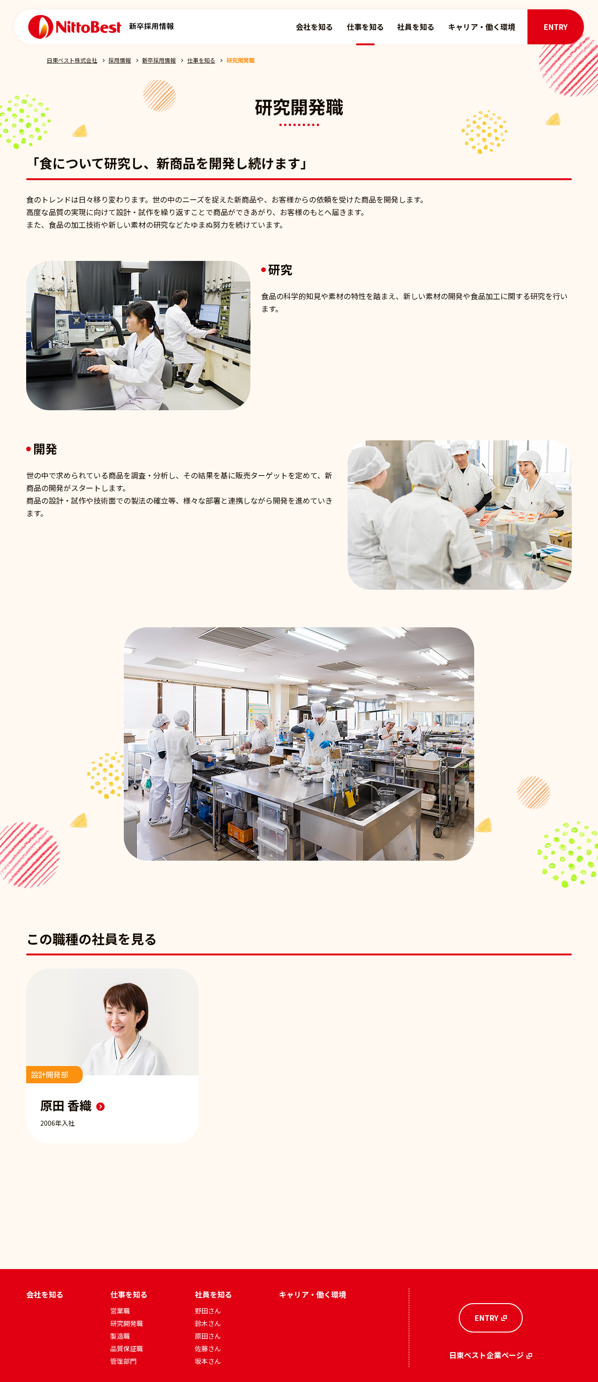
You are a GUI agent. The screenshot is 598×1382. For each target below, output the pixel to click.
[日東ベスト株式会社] (74, 26)
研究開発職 (126, 1323)
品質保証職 (126, 1348)
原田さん (208, 1335)
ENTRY (556, 26)
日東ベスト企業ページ (486, 1355)
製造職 (120, 1335)
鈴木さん (208, 1323)
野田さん (208, 1310)
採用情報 (119, 60)
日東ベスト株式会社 (72, 60)
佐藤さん (208, 1348)
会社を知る (314, 26)
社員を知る (415, 26)
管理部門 (123, 1361)
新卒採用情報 (159, 60)
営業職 (120, 1310)
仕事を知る (365, 26)
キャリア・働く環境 (481, 26)
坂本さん (208, 1361)
